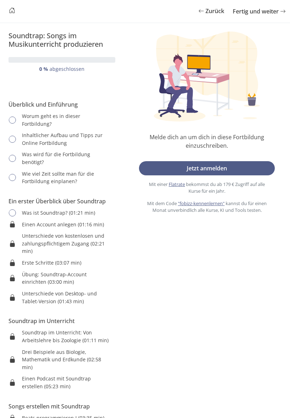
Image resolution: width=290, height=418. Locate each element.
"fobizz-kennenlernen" (201, 203)
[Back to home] (12, 11)
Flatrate (177, 184)
